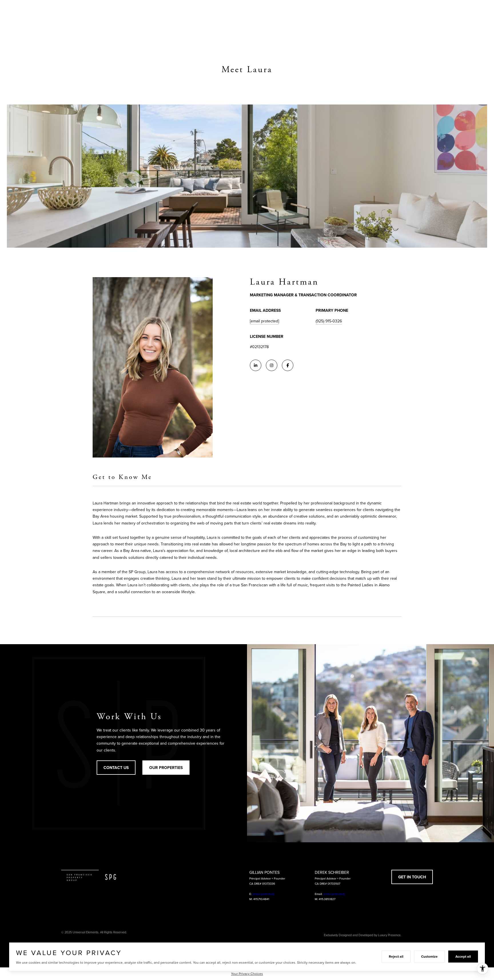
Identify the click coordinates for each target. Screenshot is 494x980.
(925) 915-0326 (329, 321)
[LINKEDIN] (255, 365)
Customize (429, 956)
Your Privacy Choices (247, 973)
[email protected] (263, 894)
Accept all (463, 956)
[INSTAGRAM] (271, 365)
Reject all (396, 956)
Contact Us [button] (116, 767)
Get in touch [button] (412, 877)
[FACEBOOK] (287, 365)
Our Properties (166, 767)
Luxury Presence (389, 935)
